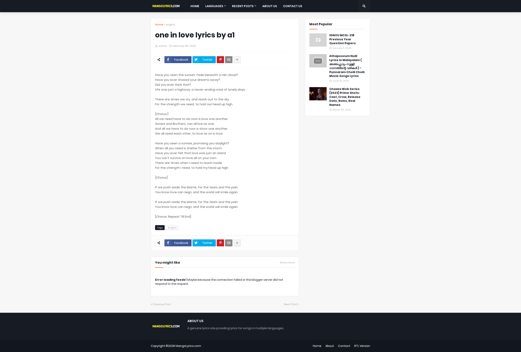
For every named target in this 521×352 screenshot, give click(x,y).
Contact (344, 346)
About (329, 346)
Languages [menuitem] (214, 6)
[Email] (228, 59)
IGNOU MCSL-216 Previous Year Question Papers (342, 39)
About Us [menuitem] (269, 6)
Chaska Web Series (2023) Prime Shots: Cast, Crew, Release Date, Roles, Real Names (344, 97)
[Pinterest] (220, 59)
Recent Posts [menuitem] (243, 6)
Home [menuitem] (194, 6)
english (170, 24)
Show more (287, 262)
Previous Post (162, 304)
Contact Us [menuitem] (292, 6)
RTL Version (362, 346)
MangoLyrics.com (188, 346)
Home (159, 24)
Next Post (290, 304)
